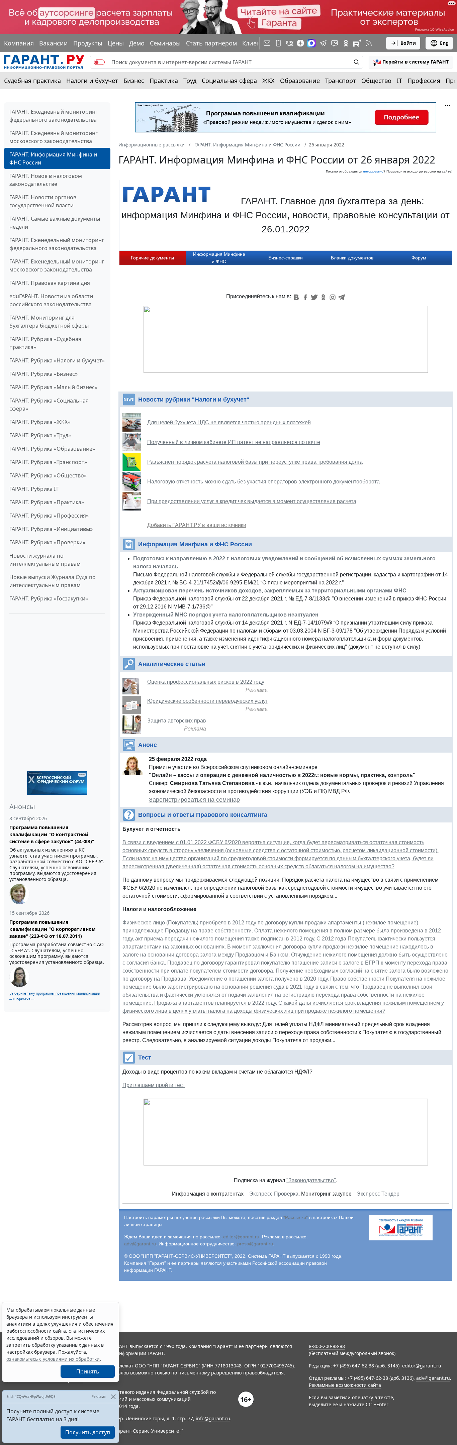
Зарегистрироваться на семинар (194, 799)
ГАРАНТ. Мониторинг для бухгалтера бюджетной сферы (49, 321)
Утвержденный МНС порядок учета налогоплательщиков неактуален (225, 615)
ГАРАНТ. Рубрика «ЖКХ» (39, 422)
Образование (300, 81)
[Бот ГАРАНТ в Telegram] (335, 43)
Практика (164, 81)
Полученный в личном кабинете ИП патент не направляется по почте (233, 442)
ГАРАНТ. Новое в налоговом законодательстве (45, 180)
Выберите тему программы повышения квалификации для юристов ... (54, 996)
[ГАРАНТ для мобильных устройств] (278, 43)
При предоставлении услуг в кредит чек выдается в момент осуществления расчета (251, 501)
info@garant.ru (213, 1418)
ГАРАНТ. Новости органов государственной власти (42, 201)
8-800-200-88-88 (327, 1346)
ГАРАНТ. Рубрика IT (34, 488)
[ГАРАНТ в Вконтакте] (290, 43)
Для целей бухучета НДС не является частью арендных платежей (229, 422)
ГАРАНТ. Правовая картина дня (49, 283)
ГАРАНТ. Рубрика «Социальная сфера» (49, 404)
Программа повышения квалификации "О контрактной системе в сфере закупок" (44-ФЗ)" (51, 834)
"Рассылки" (295, 1217)
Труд (189, 81)
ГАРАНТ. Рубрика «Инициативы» (51, 529)
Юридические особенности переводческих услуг (207, 701)
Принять (87, 1371)
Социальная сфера (229, 81)
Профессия (423, 81)
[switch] (99, 62)
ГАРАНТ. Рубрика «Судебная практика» (45, 343)
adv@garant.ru (140, 1243)
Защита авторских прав (176, 721)
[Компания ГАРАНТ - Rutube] (357, 43)
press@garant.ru (255, 1243)
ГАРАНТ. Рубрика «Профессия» (49, 515)
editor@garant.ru (241, 1236)
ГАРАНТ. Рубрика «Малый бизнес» (53, 387)
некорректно (373, 171)
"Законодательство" (311, 1180)
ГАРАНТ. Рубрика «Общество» (48, 475)
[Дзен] (300, 43)
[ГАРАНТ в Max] (311, 43)
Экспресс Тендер (378, 1194)
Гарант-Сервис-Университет (148, 1431)
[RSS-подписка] (369, 43)
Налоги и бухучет (92, 81)
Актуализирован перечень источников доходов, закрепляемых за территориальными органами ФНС (269, 590)
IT (399, 81)
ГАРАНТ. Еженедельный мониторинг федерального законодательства (56, 244)
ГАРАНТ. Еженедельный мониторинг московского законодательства (56, 265)
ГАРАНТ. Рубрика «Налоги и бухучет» (57, 360)
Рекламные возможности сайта (345, 1385)
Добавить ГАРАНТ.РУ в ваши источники (196, 525)
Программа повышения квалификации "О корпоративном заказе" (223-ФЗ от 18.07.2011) (52, 929)
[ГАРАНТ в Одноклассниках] (346, 43)
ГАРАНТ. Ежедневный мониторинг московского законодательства (53, 137)
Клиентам (256, 43)
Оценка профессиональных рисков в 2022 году (205, 682)
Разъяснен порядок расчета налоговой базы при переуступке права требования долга (255, 462)
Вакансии (53, 43)
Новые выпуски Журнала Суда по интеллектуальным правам (52, 581)
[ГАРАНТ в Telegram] (323, 43)
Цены (116, 43)
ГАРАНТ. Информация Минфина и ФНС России (53, 158)
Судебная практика (32, 81)
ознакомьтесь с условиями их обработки (53, 1359)
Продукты (87, 43)
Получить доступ (87, 1432)
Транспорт (340, 81)
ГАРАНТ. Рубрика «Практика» (46, 502)
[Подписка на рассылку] (267, 43)
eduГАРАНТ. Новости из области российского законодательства (51, 300)
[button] (411, 62)
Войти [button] (408, 43)
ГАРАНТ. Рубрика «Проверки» (47, 542)
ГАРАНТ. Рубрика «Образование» (52, 448)
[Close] (113, 1396)
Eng (444, 43)
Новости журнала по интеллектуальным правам (45, 559)
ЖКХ (268, 81)
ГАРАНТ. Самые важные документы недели (54, 222)
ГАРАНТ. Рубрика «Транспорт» (48, 462)
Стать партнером (211, 43)
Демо (137, 43)
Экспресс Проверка (273, 1194)
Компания (19, 43)
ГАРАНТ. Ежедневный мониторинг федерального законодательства (53, 115)
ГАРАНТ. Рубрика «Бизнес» (43, 373)
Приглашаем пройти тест (153, 1085)
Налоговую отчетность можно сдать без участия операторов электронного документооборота (263, 481)
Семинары (165, 43)
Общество (376, 81)
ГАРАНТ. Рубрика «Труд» (40, 435)
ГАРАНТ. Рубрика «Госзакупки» (48, 598)
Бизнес (133, 81)
